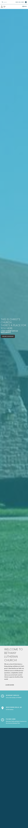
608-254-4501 (20, 2)
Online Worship (8, 336)
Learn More (10, 685)
